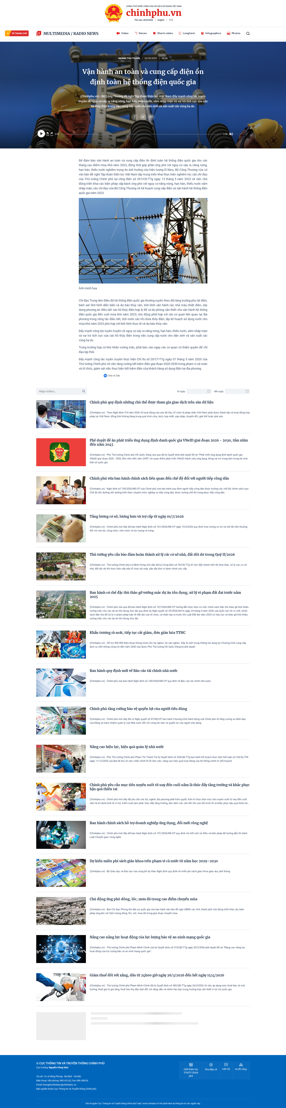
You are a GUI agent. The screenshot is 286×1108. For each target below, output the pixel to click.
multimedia (56, 33)
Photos (236, 33)
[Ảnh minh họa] (143, 240)
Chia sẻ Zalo (114, 375)
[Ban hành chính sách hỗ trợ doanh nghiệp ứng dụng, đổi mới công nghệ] (61, 835)
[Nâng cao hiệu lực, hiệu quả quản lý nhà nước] (61, 759)
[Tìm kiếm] (248, 33)
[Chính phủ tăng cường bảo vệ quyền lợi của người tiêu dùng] (61, 721)
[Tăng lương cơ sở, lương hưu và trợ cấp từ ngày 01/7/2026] (61, 528)
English (161, 20)
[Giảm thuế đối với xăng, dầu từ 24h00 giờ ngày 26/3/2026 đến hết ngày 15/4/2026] (61, 987)
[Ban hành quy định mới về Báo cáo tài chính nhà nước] (61, 683)
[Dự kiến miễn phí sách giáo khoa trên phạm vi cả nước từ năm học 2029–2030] (61, 873)
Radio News (85, 33)
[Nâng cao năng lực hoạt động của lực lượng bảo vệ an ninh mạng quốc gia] (61, 949)
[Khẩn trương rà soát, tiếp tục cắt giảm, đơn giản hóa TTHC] (61, 645)
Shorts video (165, 33)
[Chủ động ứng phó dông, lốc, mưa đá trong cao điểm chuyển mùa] (61, 911)
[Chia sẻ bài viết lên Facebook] (134, 117)
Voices (143, 33)
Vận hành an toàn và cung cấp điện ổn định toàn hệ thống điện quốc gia (143, 77)
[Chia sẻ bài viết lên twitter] (143, 117)
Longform (189, 33)
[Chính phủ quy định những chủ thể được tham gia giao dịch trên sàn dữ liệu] (61, 414)
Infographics (213, 33)
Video (125, 33)
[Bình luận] (151, 117)
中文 (171, 20)
